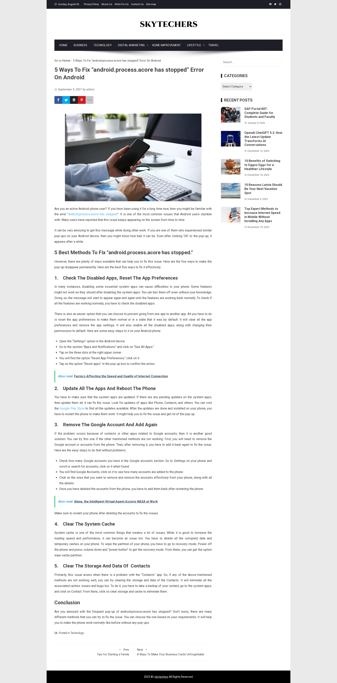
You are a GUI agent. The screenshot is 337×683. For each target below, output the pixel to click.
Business (80, 45)
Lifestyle (194, 45)
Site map (151, 4)
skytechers (161, 676)
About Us (106, 4)
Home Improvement (166, 45)
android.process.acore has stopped (92, 214)
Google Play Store (72, 408)
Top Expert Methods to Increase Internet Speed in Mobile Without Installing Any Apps (262, 215)
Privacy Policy (91, 4)
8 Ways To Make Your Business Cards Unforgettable (170, 652)
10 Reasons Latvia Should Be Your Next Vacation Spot (263, 189)
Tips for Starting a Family (113, 652)
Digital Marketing (131, 45)
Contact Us (137, 4)
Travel (213, 45)
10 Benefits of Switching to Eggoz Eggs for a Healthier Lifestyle (262, 165)
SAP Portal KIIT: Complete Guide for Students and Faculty (259, 113)
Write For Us (122, 4)
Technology (102, 45)
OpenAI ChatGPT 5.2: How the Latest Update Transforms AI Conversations (263, 139)
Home (63, 45)
